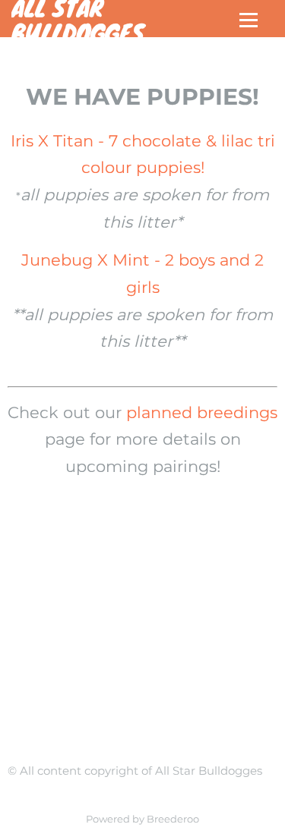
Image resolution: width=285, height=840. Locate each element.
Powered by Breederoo (142, 819)
